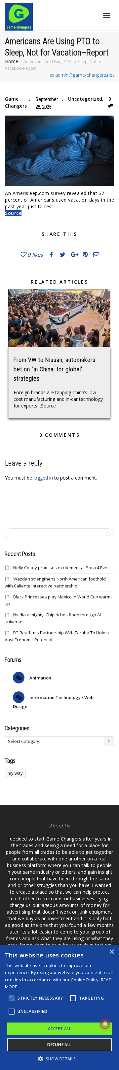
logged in (43, 478)
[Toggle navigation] (106, 15)
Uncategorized (85, 99)
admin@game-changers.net (84, 75)
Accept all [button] (59, 1028)
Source (13, 213)
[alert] (59, 1007)
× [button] (111, 951)
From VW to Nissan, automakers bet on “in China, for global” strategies (55, 369)
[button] (59, 1058)
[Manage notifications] (105, 1024)
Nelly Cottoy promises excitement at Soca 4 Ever (61, 568)
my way (15, 773)
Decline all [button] (59, 1044)
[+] (59, 318)
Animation (39, 678)
